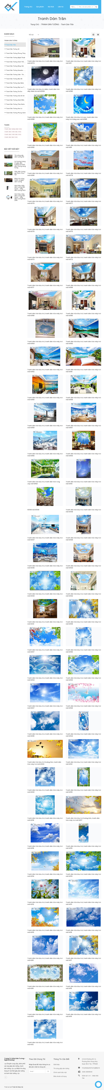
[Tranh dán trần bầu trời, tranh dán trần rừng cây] (54, 470)
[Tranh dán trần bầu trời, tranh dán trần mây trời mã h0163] (74, 330)
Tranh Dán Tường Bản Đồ (14, 79)
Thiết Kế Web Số (17, 1087)
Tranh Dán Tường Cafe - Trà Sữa (16, 74)
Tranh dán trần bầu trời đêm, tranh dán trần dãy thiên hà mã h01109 (43, 90)
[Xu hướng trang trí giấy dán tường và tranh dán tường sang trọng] (8, 164)
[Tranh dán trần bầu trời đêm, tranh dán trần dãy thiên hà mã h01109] (36, 77)
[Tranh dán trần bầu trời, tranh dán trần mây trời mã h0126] (74, 694)
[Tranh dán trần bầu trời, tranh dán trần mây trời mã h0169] (74, 274)
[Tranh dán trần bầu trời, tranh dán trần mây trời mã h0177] (74, 190)
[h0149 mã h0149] (36, 498)
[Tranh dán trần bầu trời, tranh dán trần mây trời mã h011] (74, 49)
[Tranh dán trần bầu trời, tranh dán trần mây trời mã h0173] (36, 246)
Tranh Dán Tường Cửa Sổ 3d (15, 96)
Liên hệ (60, 7)
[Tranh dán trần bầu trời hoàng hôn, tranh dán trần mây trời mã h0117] (74, 806)
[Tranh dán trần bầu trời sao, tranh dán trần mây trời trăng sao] (92, 105)
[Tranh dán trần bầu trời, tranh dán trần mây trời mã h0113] (74, 862)
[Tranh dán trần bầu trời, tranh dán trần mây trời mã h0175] (74, 218)
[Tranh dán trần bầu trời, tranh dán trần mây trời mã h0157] (74, 414)
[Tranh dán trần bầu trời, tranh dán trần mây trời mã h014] (36, 1003)
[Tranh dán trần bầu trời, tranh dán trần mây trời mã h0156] (36, 442)
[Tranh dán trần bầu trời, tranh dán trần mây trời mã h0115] (74, 834)
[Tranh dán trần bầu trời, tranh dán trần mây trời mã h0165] (74, 302)
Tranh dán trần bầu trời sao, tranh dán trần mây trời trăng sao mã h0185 (82, 118)
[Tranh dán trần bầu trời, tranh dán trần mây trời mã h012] (36, 1031)
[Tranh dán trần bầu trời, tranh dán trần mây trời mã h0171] (36, 274)
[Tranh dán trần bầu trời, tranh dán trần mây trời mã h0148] (74, 498)
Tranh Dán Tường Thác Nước (15, 104)
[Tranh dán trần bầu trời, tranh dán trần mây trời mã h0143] (36, 582)
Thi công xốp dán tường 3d (19, 156)
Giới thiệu (57, 1064)
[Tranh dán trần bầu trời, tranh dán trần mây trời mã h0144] (74, 554)
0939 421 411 (86, 1076)
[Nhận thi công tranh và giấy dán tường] (8, 180)
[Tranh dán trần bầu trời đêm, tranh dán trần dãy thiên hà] (54, 77)
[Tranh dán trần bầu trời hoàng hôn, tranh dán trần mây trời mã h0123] (36, 750)
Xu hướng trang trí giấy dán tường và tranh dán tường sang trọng (20, 164)
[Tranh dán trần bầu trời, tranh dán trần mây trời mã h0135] (74, 638)
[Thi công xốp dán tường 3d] (8, 156)
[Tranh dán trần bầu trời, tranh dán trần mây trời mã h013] (74, 1003)
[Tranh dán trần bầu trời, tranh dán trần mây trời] (54, 49)
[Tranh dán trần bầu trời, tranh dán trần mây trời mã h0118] (36, 806)
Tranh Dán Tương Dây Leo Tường (17, 87)
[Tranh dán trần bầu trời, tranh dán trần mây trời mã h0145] (36, 554)
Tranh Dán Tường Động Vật (15, 66)
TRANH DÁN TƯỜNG (50, 24)
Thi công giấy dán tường (61, 1068)
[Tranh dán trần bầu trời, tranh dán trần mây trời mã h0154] (74, 442)
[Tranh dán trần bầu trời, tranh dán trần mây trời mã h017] (74, 947)
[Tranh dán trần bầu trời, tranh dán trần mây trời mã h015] (74, 975)
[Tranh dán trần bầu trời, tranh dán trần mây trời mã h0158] (36, 414)
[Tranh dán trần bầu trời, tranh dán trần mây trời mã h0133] (74, 666)
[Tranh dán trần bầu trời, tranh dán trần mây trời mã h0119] (74, 778)
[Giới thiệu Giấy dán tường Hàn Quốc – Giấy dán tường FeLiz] (8, 188)
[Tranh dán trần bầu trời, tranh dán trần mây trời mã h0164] (36, 330)
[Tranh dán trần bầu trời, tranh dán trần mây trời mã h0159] (74, 386)
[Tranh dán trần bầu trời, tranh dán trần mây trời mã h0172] (74, 246)
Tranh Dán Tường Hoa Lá (14, 108)
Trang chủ (28, 7)
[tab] (93, 35)
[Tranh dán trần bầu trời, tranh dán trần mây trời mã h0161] (74, 358)
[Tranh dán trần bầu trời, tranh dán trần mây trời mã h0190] (74, 77)
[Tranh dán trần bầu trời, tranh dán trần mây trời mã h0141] (36, 610)
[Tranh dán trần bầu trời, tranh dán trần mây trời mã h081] (74, 133)
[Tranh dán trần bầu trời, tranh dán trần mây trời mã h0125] (36, 722)
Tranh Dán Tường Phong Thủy (15, 53)
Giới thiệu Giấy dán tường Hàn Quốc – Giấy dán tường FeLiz (19, 188)
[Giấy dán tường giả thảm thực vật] (8, 173)
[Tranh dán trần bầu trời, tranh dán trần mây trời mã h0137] (36, 638)
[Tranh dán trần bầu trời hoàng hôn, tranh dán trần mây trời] (54, 750)
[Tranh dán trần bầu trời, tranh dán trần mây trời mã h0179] (74, 161)
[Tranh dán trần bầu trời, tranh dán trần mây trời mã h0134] (36, 666)
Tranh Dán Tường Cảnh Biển (15, 100)
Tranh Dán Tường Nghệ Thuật (15, 57)
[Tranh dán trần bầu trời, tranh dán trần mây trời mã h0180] (36, 161)
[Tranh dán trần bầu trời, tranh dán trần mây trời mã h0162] (36, 358)
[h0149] (54, 498)
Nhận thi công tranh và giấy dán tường (19, 180)
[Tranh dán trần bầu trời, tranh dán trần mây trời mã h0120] (36, 778)
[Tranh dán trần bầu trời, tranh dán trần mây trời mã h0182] (36, 133)
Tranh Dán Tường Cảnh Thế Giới (16, 62)
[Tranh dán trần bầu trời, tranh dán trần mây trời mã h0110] (36, 918)
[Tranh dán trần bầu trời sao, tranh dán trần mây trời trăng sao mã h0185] (74, 105)
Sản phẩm (40, 7)
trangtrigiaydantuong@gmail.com (92, 1068)
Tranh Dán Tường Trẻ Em (14, 91)
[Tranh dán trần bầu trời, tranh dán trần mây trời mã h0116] (36, 834)
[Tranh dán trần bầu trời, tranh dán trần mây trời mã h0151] (74, 470)
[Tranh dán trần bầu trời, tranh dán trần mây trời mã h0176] (36, 218)
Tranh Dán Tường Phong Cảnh (16, 113)
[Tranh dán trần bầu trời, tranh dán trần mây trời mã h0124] (74, 722)
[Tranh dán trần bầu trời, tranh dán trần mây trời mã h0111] (74, 890)
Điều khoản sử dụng (60, 1076)
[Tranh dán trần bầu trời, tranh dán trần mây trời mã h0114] (36, 862)
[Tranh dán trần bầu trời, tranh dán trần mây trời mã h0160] (36, 386)
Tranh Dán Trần (11, 45)
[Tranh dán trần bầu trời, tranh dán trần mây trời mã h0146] (74, 526)
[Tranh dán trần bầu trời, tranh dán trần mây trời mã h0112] (36, 890)
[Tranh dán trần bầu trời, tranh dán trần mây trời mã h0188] (36, 105)
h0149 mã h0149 (33, 510)
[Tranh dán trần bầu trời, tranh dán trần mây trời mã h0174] (36, 49)
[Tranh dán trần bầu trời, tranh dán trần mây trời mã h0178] (36, 190)
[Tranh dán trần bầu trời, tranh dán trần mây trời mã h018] (36, 947)
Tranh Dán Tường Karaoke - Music (17, 70)
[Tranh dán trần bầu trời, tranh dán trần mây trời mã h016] (36, 975)
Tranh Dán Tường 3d (12, 49)
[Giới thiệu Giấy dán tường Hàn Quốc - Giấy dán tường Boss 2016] (8, 197)
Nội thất (51, 7)
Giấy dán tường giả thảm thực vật (19, 173)
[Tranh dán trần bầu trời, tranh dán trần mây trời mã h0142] (74, 582)
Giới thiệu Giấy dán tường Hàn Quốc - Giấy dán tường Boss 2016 (19, 197)
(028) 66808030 (87, 1072)
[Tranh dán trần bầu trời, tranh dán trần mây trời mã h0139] (74, 610)
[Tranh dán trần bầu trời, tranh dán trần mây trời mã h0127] (36, 694)
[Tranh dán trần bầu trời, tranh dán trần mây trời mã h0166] (36, 302)
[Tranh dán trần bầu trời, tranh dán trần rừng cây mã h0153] (36, 470)
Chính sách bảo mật (60, 1072)
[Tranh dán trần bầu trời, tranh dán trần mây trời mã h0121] (74, 750)
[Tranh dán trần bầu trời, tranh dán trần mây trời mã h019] (74, 918)
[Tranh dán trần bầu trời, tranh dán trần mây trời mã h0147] (36, 526)
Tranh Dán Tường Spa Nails (15, 83)
